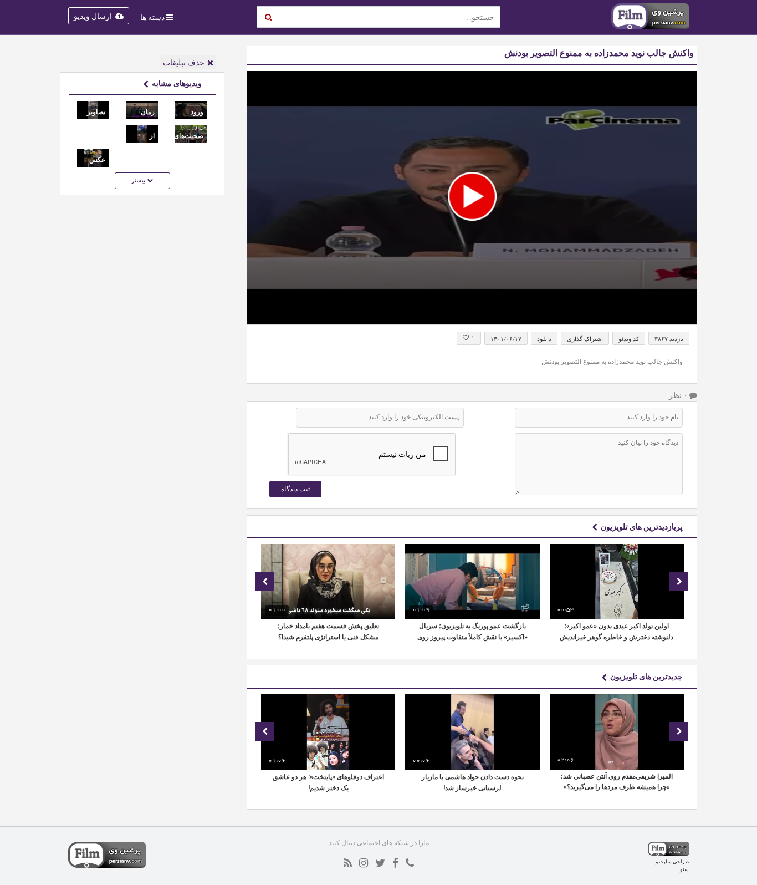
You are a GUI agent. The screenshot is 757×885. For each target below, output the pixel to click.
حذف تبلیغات (183, 62)
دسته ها (152, 17)
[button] (472, 196)
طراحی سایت (674, 861)
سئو (684, 869)
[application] (472, 197)
